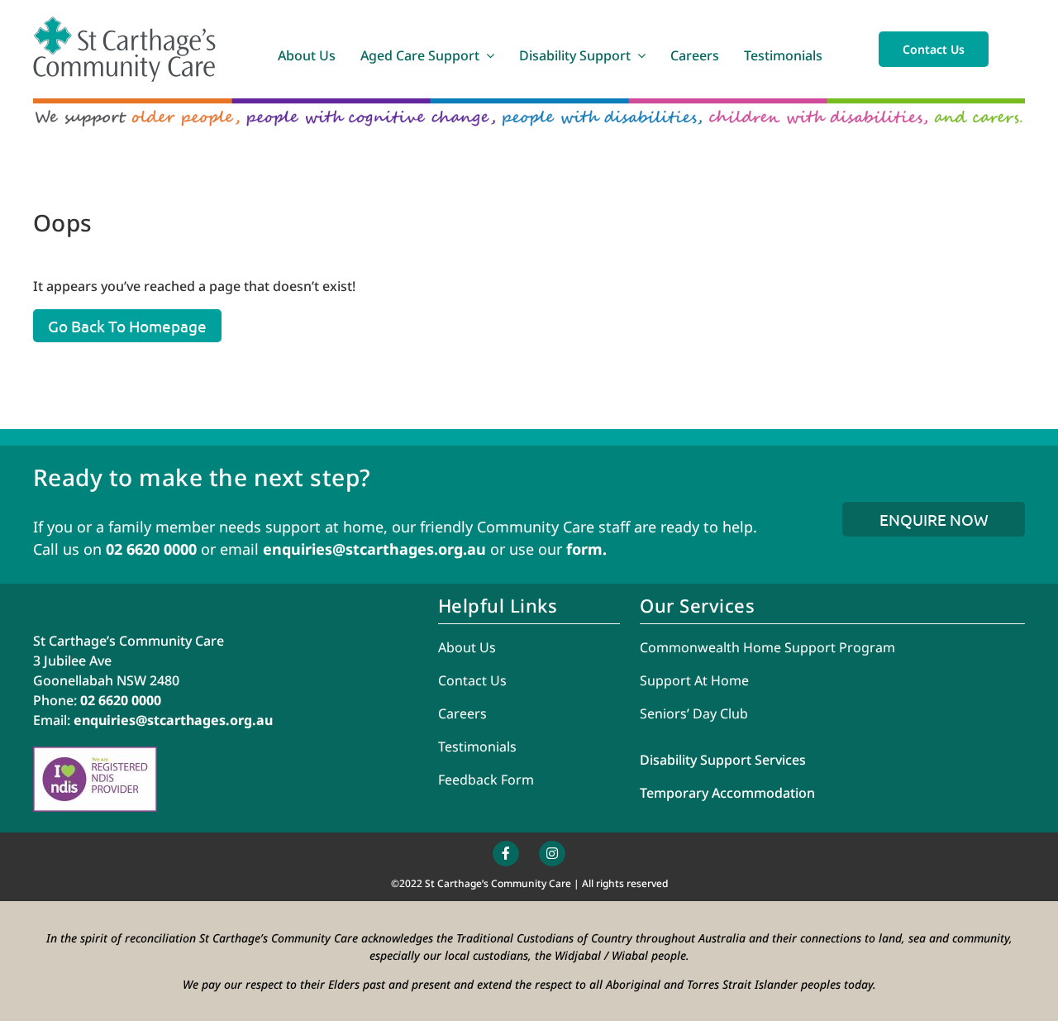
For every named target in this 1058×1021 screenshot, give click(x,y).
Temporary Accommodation (727, 793)
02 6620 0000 (151, 549)
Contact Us (472, 680)
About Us (467, 647)
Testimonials (477, 746)
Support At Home (694, 680)
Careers (462, 713)
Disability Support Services (723, 760)
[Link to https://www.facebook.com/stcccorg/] (506, 854)
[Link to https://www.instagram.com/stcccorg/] (552, 854)
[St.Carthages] (124, 23)
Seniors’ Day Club (694, 713)
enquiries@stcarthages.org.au (374, 549)
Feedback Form (486, 780)
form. (586, 549)
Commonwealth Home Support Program (767, 647)
